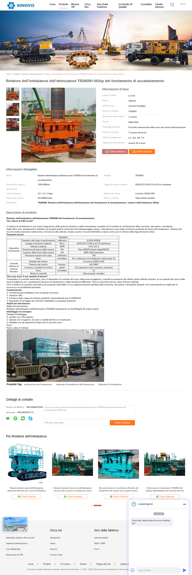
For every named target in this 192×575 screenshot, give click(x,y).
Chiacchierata (144, 151)
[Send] (184, 570)
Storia (52, 543)
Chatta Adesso (159, 5)
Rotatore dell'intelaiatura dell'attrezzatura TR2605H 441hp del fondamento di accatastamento (84, 74)
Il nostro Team (56, 555)
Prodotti (63, 4)
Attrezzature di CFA (14, 555)
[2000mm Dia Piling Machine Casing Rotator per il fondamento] (26, 464)
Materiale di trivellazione (110, 384)
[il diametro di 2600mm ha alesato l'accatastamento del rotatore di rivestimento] (72, 464)
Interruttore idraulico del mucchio (20, 538)
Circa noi (88, 5)
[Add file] (132, 570)
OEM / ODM (99, 543)
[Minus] (184, 504)
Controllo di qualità (125, 5)
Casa (53, 4)
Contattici (146, 4)
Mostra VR (75, 5)
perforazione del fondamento (38, 384)
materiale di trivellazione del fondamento (75, 384)
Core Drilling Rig (13, 549)
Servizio (53, 549)
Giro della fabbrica (102, 5)
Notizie (83, 564)
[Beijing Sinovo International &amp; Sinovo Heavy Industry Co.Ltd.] (20, 5)
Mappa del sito (103, 564)
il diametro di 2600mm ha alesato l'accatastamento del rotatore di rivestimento (72, 489)
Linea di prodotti (101, 538)
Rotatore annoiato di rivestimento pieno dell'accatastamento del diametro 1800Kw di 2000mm (165, 489)
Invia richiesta (122, 422)
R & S (96, 549)
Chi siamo (65, 564)
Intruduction (55, 538)
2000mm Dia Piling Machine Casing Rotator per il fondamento (26, 489)
